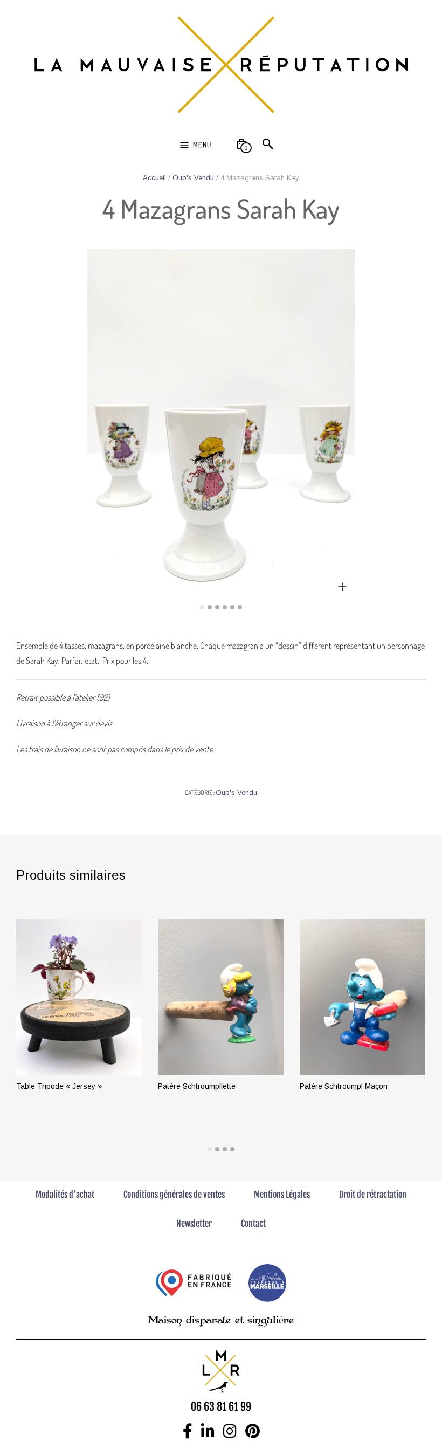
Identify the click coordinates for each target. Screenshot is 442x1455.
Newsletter (194, 1223)
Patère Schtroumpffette (197, 1086)
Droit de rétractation (372, 1194)
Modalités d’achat (65, 1194)
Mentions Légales (282, 1194)
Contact (253, 1223)
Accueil (154, 178)
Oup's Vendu (193, 178)
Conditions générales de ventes (174, 1194)
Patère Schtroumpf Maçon (344, 1086)
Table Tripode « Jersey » (59, 1086)
